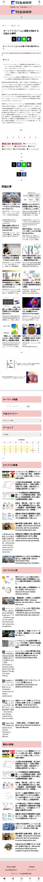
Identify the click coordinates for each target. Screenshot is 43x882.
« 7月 (3, 458)
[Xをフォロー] (19, 174)
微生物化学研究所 (21, 146)
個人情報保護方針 (11, 870)
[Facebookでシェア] (19, 39)
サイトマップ (31, 870)
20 (21, 450)
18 (10, 450)
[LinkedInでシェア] (26, 657)
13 (21, 448)
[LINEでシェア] (24, 39)
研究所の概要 (11, 867)
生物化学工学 (17, 143)
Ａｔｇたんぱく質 (34, 149)
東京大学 (32, 146)
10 (4, 448)
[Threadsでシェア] (16, 651)
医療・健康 (7, 143)
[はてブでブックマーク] (35, 651)
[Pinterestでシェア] (16, 657)
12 (15, 448)
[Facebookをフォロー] (24, 174)
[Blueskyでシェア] (26, 645)
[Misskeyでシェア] (35, 645)
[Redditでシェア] (26, 651)
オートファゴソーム (30, 143)
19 (15, 450)
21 (27, 450)
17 (4, 450)
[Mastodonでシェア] (16, 645)
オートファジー (8, 146)
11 (10, 448)
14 (27, 448)
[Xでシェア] (14, 39)
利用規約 (32, 867)
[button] (29, 39)
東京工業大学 (8, 149)
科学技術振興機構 (20, 149)
